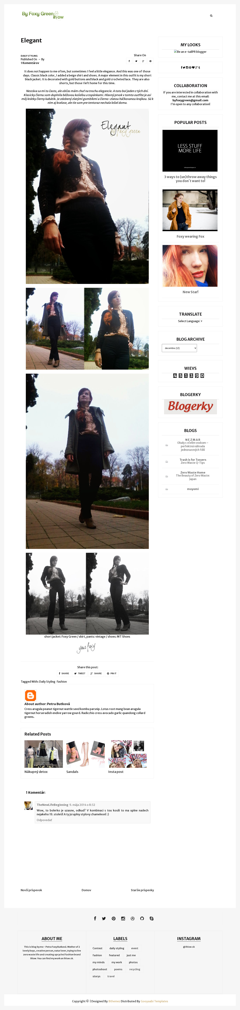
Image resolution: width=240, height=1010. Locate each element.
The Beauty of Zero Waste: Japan (193, 477)
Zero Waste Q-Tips (193, 462)
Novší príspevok (31, 890)
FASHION (80, 15)
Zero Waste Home (192, 472)
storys (96, 976)
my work (117, 962)
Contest (97, 948)
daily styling (29, 55)
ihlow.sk (68, 958)
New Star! (190, 292)
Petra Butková (58, 704)
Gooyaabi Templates (154, 1001)
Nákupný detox (36, 772)
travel (111, 976)
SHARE (65, 673)
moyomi (193, 489)
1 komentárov (30, 63)
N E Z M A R (192, 439)
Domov (86, 890)
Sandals (72, 772)
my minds (99, 962)
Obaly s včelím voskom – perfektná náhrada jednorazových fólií (192, 446)
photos (133, 962)
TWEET (81, 673)
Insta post (116, 772)
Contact (133, 15)
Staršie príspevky (142, 890)
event (134, 948)
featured (114, 955)
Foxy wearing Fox (190, 236)
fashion (62, 681)
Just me (98, 15)
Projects (115, 15)
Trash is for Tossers (193, 459)
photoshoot (100, 969)
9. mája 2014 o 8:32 (82, 805)
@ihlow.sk (189, 946)
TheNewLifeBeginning (52, 805)
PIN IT (113, 673)
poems (118, 969)
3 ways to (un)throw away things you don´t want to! (190, 179)
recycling (134, 969)
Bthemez (114, 1001)
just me (131, 955)
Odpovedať (44, 820)
